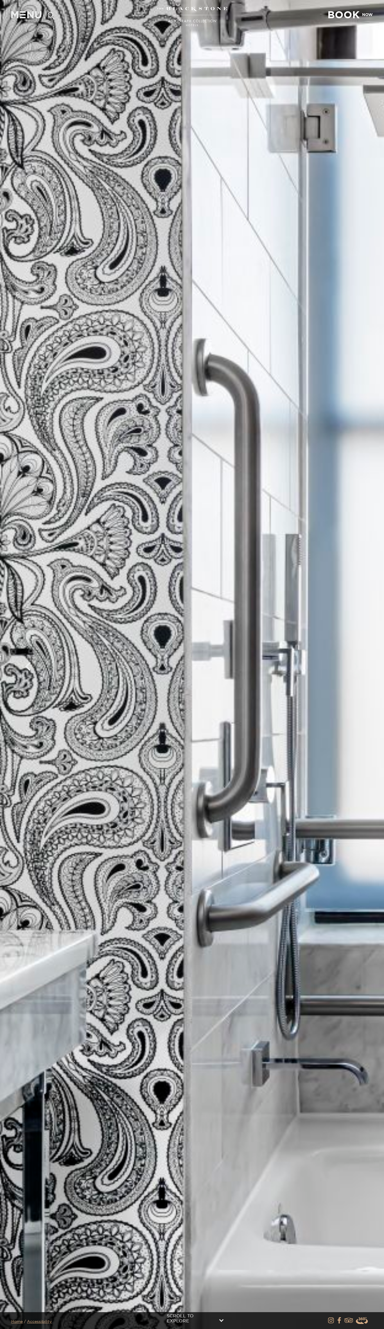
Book (350, 14)
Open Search (51, 14)
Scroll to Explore (180, 1319)
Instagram (331, 1320)
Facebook (340, 1320)
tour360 (362, 1320)
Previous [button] (28, 666)
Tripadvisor (348, 1320)
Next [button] (356, 666)
